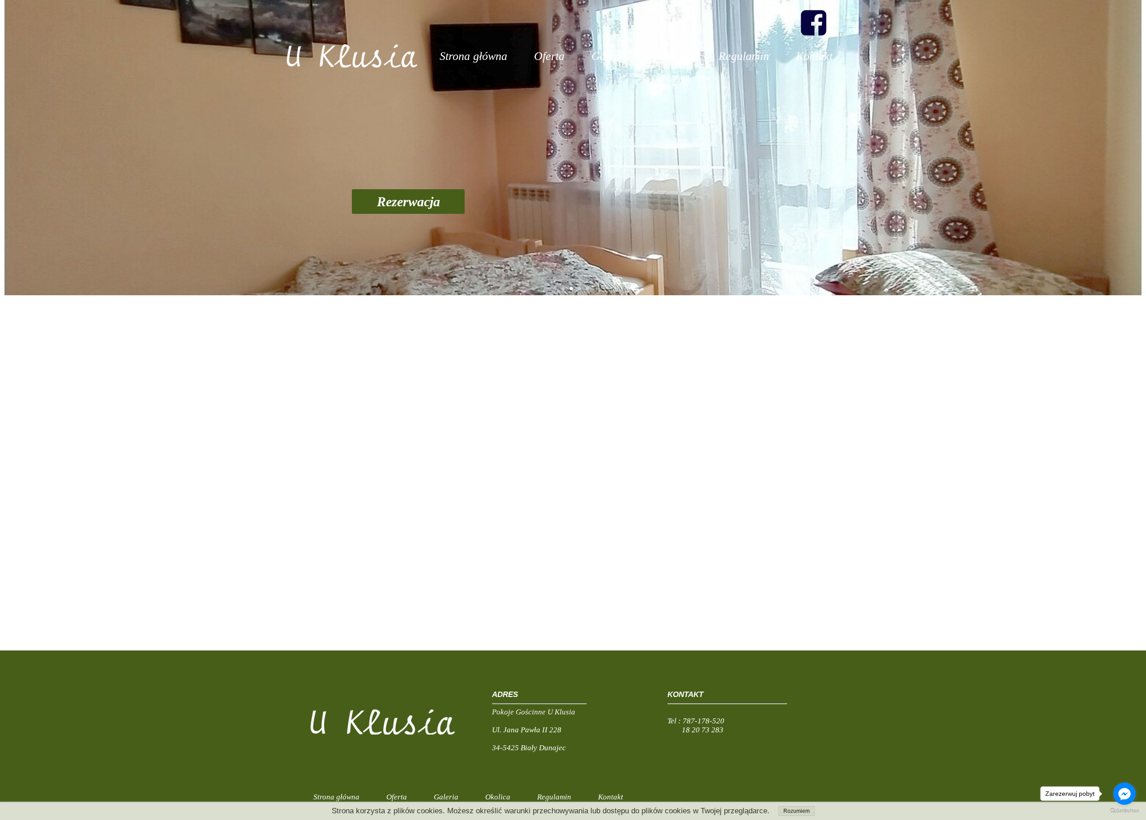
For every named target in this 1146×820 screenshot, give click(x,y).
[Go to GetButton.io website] (1124, 811)
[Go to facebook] (1124, 793)
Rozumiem (796, 811)
